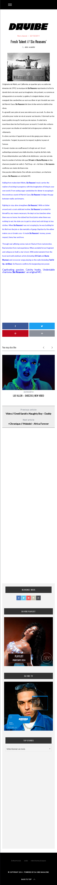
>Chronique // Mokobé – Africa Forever (28, 422)
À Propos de (16, 861)
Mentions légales (38, 861)
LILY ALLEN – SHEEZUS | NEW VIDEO (28, 395)
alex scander (30, 47)
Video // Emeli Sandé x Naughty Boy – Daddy (28, 412)
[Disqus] (28, 472)
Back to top (26, 879)
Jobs (26, 861)
